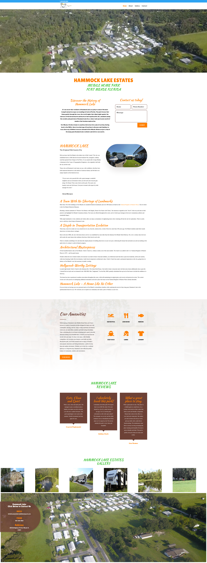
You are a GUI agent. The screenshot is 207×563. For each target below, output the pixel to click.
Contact (144, 6)
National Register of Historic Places (130, 204)
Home (125, 6)
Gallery (137, 6)
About (131, 6)
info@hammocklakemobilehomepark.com (19, 514)
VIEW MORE (66, 357)
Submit (142, 125)
